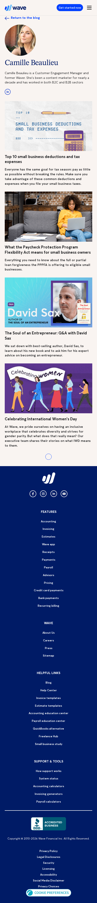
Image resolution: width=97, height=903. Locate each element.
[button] (87, 7)
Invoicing (48, 529)
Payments (48, 559)
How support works (48, 771)
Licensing (48, 868)
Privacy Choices (48, 886)
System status (48, 778)
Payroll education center (48, 721)
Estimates (48, 536)
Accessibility (48, 874)
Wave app (48, 544)
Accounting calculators (48, 786)
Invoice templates (48, 698)
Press (48, 648)
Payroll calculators (48, 801)
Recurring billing (48, 605)
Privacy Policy (48, 851)
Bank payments (48, 598)
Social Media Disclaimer (48, 880)
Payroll (48, 567)
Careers (48, 640)
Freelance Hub (48, 736)
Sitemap (48, 655)
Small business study (48, 744)
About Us (48, 632)
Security (48, 862)
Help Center (48, 690)
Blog (49, 682)
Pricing (48, 582)
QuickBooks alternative (48, 728)
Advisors (48, 575)
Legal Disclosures (48, 857)
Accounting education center (48, 713)
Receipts (48, 552)
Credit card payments (48, 590)
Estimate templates (48, 705)
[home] (15, 8)
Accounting (48, 521)
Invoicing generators (48, 794)
